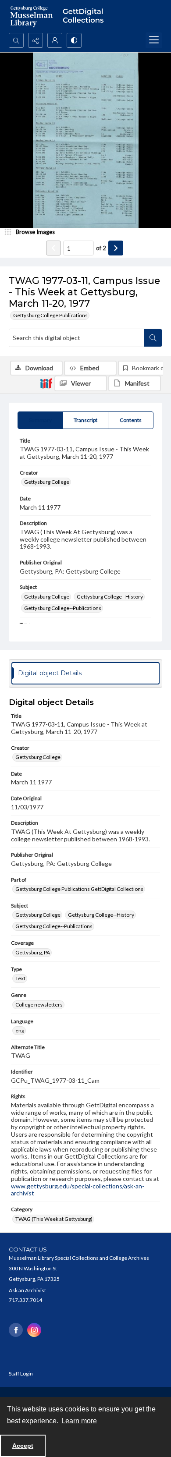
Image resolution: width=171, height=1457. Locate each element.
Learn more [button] (79, 1421)
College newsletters (39, 1004)
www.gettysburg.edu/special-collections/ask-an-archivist (77, 1189)
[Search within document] (153, 338)
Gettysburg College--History (110, 596)
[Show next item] (115, 248)
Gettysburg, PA (32, 952)
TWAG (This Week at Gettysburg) (54, 1219)
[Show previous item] (53, 248)
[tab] (40, 420)
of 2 (101, 248)
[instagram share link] (34, 1330)
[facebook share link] (16, 1330)
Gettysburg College (46, 482)
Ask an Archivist (27, 1290)
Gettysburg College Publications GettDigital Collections (79, 889)
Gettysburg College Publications (50, 315)
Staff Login (21, 1373)
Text (20, 978)
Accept (22, 1445)
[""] (85, 16)
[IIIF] (46, 383)
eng (19, 1030)
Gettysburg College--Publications (62, 608)
